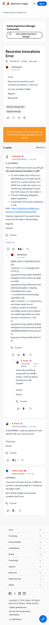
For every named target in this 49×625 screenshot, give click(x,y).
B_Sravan (25, 360)
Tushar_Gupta (17, 470)
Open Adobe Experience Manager (26, 35)
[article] (24, 203)
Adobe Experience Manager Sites (15, 12)
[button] (14, 61)
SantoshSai (16, 156)
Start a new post (28, 134)
